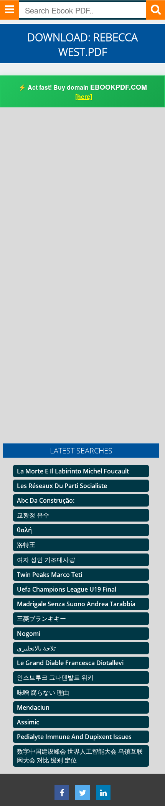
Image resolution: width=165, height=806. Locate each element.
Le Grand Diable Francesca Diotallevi (70, 663)
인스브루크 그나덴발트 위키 (55, 677)
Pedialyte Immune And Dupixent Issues (74, 736)
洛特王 (26, 544)
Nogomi (28, 633)
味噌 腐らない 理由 (43, 692)
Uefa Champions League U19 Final (66, 589)
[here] (83, 96)
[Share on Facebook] (61, 792)
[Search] (155, 10)
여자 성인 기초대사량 (46, 559)
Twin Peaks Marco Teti (49, 574)
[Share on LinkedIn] (103, 792)
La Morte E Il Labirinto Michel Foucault (73, 471)
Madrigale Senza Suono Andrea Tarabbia (76, 604)
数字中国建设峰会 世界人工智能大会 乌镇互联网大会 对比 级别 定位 (80, 755)
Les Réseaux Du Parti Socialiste (62, 486)
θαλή (24, 530)
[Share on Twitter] (82, 792)
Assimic (28, 722)
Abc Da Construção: (45, 500)
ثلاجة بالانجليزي (36, 648)
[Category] (9, 10)
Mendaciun (33, 707)
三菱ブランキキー (41, 618)
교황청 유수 (33, 515)
